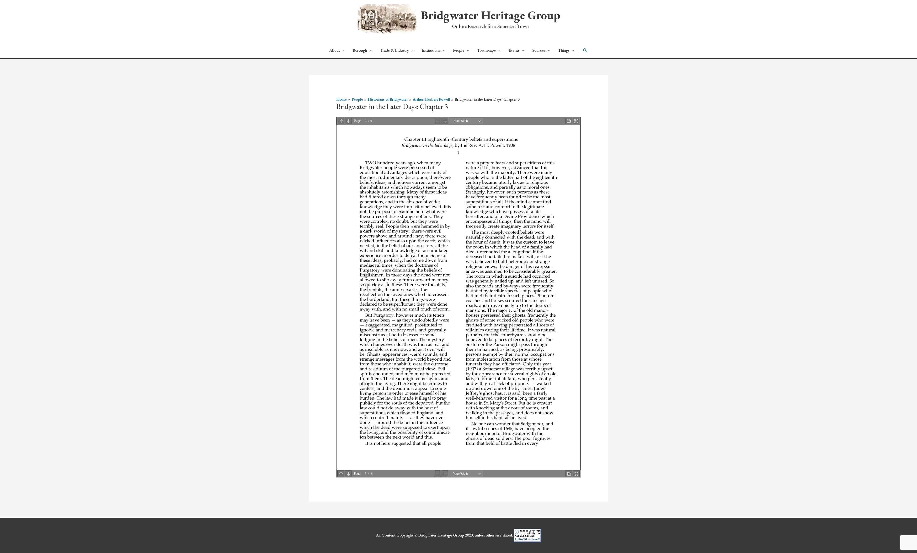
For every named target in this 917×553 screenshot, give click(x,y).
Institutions (431, 50)
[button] (585, 50)
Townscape (486, 50)
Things (564, 50)
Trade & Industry (394, 50)
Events (514, 50)
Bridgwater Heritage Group (490, 15)
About (334, 50)
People (458, 50)
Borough (360, 50)
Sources (538, 50)
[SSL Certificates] (527, 535)
